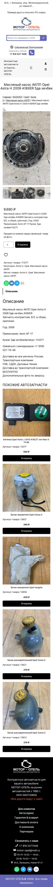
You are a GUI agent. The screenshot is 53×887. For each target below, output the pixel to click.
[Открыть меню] (31, 68)
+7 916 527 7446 (18, 54)
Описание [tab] (11, 291)
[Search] (43, 38)
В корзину (23, 244)
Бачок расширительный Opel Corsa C (26, 660)
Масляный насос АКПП (18, 100)
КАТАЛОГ (17, 97)
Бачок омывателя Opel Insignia (26, 587)
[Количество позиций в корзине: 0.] (45, 69)
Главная (7, 97)
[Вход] (45, 63)
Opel (26, 97)
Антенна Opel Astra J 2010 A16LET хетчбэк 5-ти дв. (26, 440)
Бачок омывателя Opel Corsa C (26, 514)
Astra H (19, 266)
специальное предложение (29, 47)
